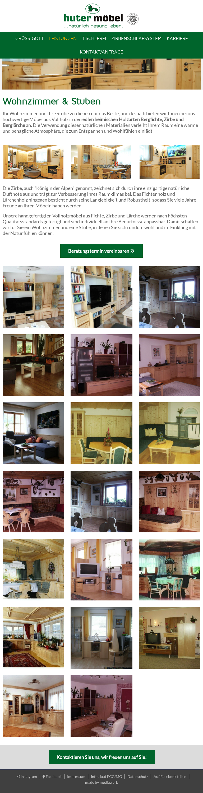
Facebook (53, 776)
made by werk (101, 782)
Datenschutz (137, 776)
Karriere (177, 38)
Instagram (28, 776)
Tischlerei (94, 38)
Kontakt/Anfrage (101, 52)
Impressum (76, 776)
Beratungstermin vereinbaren (99, 251)
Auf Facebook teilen (170, 776)
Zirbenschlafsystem (136, 38)
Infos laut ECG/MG (106, 776)
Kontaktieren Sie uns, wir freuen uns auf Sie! (102, 757)
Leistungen (63, 38)
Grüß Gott (29, 38)
